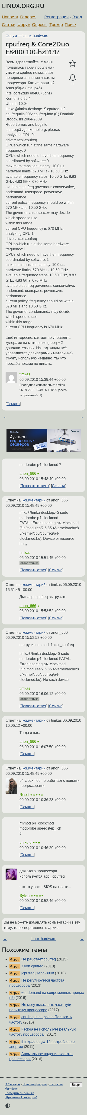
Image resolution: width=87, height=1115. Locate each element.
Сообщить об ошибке (19, 1093)
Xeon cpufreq (32, 966)
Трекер (56, 24)
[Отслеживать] (72, 78)
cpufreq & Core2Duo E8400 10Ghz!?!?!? (37, 47)
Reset (24, 795)
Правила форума (35, 1084)
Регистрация (56, 17)
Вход (77, 17)
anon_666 (27, 473)
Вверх (76, 1084)
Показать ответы (34, 486)
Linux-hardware (35, 36)
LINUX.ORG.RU (23, 6)
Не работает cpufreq (38, 959)
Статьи (8, 24)
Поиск (70, 24)
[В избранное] (72, 63)
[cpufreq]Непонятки (37, 973)
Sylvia (24, 896)
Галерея (28, 17)
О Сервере (12, 1084)
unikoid (25, 842)
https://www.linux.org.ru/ (21, 1097)
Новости (10, 17)
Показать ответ (33, 570)
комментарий (34, 500)
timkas (24, 374)
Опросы (39, 24)
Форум (23, 24)
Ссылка (13, 404)
